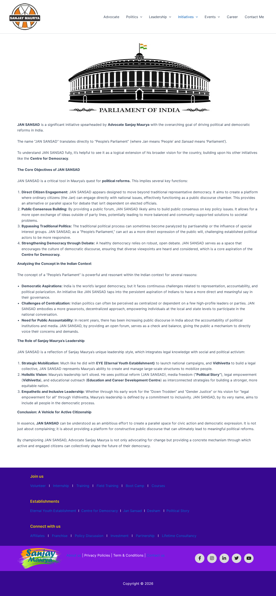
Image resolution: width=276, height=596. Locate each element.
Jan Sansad (132, 511)
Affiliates (37, 536)
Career (232, 17)
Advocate (111, 17)
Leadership (158, 17)
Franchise (59, 536)
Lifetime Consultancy (179, 536)
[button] (140, 16)
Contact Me (254, 17)
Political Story (177, 511)
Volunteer (38, 486)
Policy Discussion (89, 536)
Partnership (145, 536)
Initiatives (186, 17)
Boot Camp (135, 486)
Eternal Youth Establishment (53, 511)
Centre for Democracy (99, 511)
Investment (120, 536)
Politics (132, 17)
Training (82, 486)
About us (73, 555)
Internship (61, 486)
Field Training (107, 486)
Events (210, 17)
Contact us (156, 555)
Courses (158, 486)
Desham (153, 511)
